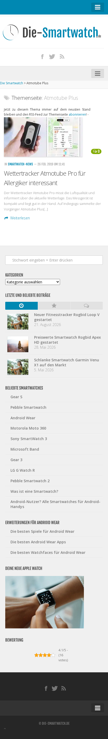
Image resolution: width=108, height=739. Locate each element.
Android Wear (22, 417)
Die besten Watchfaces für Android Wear (47, 552)
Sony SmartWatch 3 (28, 438)
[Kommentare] (86, 306)
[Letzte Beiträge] (21, 306)
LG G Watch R (22, 470)
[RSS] (62, 56)
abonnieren (77, 114)
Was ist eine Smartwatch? (34, 491)
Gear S (16, 396)
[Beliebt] (54, 306)
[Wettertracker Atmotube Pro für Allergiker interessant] (54, 137)
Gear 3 (16, 459)
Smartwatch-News (20, 164)
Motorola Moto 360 (28, 428)
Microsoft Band (24, 449)
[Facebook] (42, 56)
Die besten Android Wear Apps (38, 541)
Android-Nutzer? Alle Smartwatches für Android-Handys (55, 504)
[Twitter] (52, 56)
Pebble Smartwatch (28, 407)
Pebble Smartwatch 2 (30, 480)
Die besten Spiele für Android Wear (42, 531)
